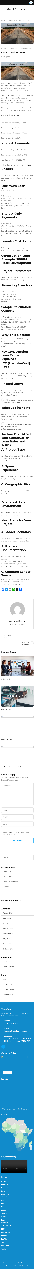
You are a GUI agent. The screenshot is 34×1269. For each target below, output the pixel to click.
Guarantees (7, 876)
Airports (4, 1197)
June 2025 (7, 918)
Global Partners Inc (17, 9)
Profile (4, 1239)
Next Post (24, 643)
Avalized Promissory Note (11, 767)
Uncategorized (6, 57)
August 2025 (8, 913)
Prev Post (9, 637)
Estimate (4, 1184)
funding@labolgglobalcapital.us (17, 1031)
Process (4, 1236)
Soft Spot (5, 1242)
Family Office (6, 1188)
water (3, 1216)
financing (6, 961)
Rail (2, 1207)
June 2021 (7, 944)
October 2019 (8, 949)
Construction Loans (10, 881)
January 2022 (8, 928)
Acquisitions (6, 709)
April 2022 (7, 923)
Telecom (4, 1213)
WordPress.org (8, 994)
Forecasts (5, 1194)
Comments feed (9, 989)
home (3, 1220)
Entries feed (7, 984)
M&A (3, 1229)
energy (3, 1200)
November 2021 (9, 933)
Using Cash (5, 679)
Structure (5, 1246)
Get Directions (23, 1109)
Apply (3, 1181)
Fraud (5, 892)
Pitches (6, 887)
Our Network (6, 1232)
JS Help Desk (6, 1226)
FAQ (3, 1191)
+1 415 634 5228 (11, 1023)
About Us (4, 1222)
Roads (3, 1210)
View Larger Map (8, 1109)
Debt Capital (6, 739)
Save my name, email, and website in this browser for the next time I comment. (17, 833)
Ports (3, 1203)
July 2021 (6, 939)
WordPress (24, 1265)
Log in (5, 979)
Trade (3, 1249)
